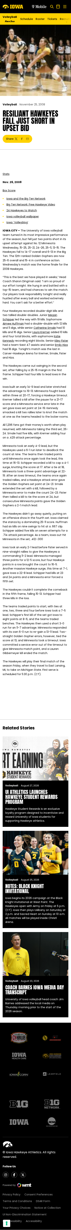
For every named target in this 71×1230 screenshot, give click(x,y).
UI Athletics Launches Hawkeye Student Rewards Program (31, 797)
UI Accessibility (12, 1221)
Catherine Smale (45, 328)
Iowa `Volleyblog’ (17, 222)
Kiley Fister (61, 341)
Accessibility (34, 1221)
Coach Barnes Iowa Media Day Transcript (34, 990)
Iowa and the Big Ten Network (25, 199)
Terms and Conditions (17, 1201)
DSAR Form (43, 1201)
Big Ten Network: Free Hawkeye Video (30, 204)
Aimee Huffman (13, 323)
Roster (40, 19)
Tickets (52, 20)
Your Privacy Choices (16, 1208)
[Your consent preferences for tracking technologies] (6, 1223)
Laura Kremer (41, 332)
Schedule (26, 19)
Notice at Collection (47, 1208)
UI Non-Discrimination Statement (25, 1214)
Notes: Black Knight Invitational (24, 888)
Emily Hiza (61, 345)
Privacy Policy (11, 1194)
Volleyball (10, 104)
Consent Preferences (38, 1194)
